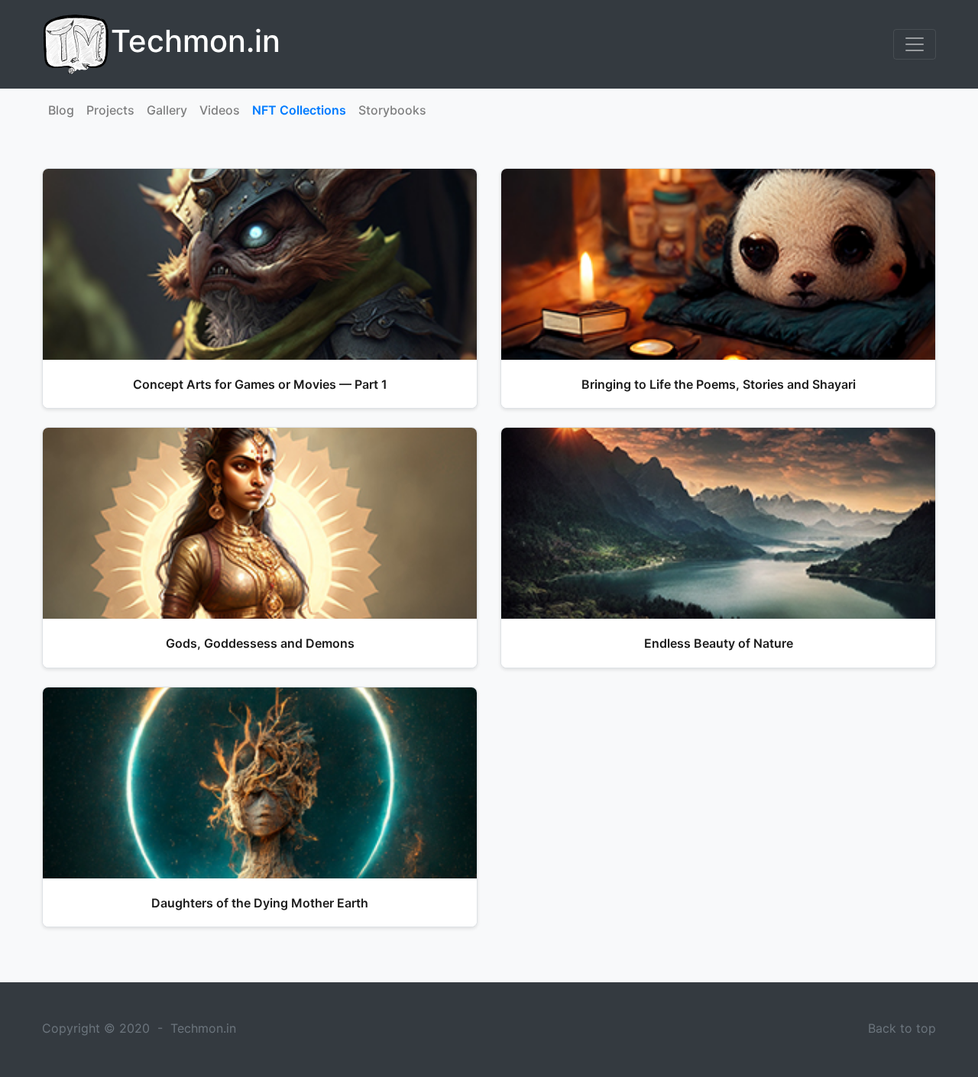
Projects (110, 110)
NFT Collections (299, 110)
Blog (61, 110)
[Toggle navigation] (914, 44)
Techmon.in (203, 1028)
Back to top (902, 1028)
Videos (219, 110)
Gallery (167, 110)
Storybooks (392, 110)
